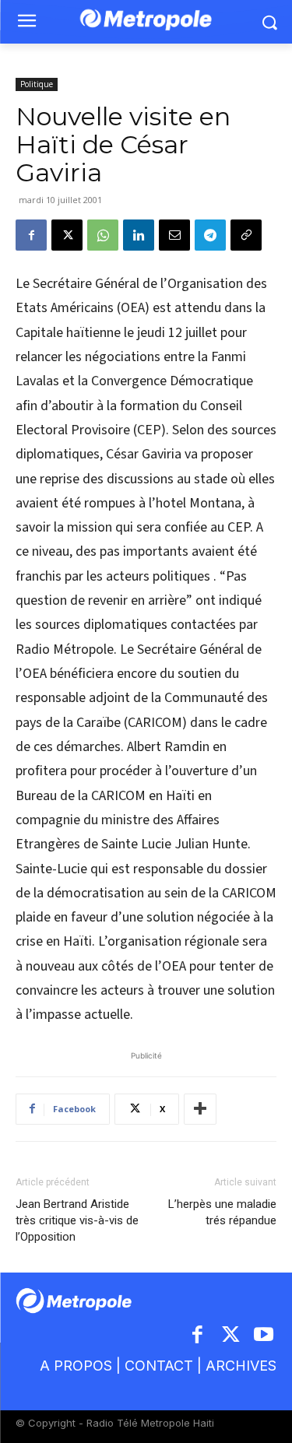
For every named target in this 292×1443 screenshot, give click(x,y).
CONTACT (159, 1365)
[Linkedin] (138, 235)
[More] (200, 1109)
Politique (36, 84)
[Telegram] (210, 235)
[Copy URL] (246, 235)
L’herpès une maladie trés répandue (222, 1212)
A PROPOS (76, 1365)
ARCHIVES (241, 1365)
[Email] (174, 235)
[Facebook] (31, 235)
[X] (67, 235)
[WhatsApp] (102, 235)
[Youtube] (264, 1336)
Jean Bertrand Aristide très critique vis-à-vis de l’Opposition (77, 1220)
